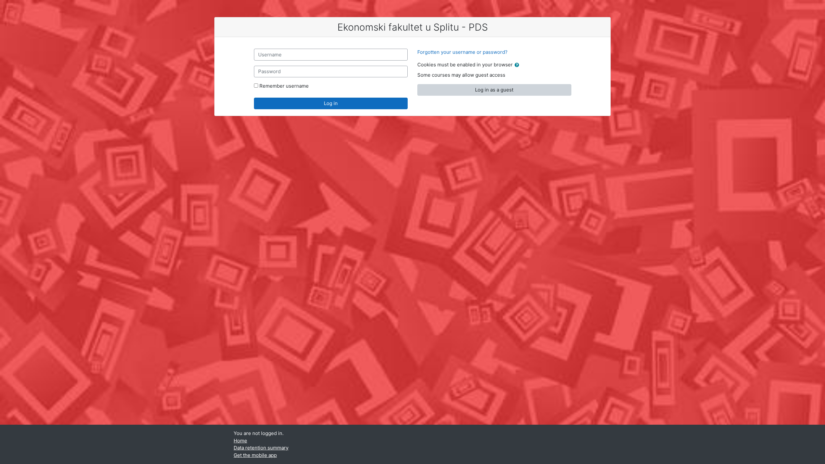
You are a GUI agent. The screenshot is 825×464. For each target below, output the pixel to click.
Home (240, 441)
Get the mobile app (255, 455)
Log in (331, 103)
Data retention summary (261, 448)
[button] (518, 65)
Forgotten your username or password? (462, 52)
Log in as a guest (494, 90)
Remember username (284, 86)
